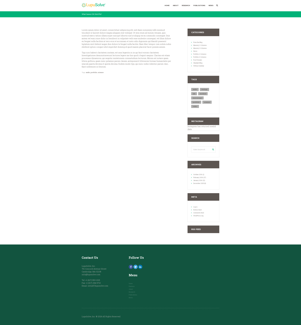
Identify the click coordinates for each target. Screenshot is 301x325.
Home (167, 5)
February (198, 177)
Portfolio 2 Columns (199, 54)
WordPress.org (198, 216)
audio (88, 72)
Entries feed (197, 210)
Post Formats (197, 60)
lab (194, 94)
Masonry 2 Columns (200, 45)
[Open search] (217, 5)
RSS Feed (196, 229)
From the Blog (197, 42)
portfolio (94, 72)
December (198, 183)
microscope (197, 98)
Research (186, 5)
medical (203, 94)
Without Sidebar (198, 66)
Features (132, 286)
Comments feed (198, 213)
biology (204, 89)
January (197, 180)
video (195, 106)
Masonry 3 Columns (200, 48)
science (101, 72)
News (211, 5)
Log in (195, 207)
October (197, 174)
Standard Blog (197, 63)
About (175, 5)
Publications (199, 5)
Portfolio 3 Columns (199, 57)
